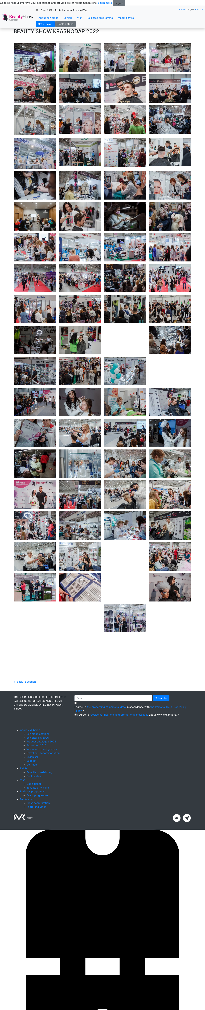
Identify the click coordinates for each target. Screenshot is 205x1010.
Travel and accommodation (43, 777)
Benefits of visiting (37, 812)
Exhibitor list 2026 (37, 762)
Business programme (100, 17)
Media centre (126, 17)
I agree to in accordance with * (130, 733)
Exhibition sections (37, 758)
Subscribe (161, 722)
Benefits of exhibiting (39, 796)
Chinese (183, 9)
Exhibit (68, 17)
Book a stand (65, 24)
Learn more (105, 2)
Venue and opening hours (41, 773)
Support (31, 785)
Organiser (32, 781)
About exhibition (48, 17)
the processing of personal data (106, 731)
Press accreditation (38, 827)
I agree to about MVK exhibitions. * (128, 739)
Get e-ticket (45, 24)
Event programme (37, 820)
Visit (79, 17)
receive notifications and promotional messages (119, 739)
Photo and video (36, 831)
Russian (199, 9)
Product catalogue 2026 (41, 766)
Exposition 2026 (36, 770)
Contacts (31, 789)
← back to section (25, 706)
